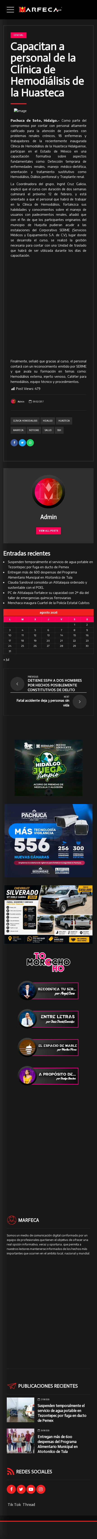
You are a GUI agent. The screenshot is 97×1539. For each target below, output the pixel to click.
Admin (21, 401)
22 (74, 640)
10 (9, 635)
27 (48, 645)
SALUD (48, 430)
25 (22, 645)
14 (61, 635)
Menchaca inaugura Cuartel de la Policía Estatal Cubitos (49, 603)
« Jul (6, 659)
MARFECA (18, 430)
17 (10, 640)
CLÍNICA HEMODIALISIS (25, 420)
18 (22, 640)
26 (35, 645)
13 (48, 635)
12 (35, 635)
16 (87, 635)
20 (48, 640)
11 (22, 635)
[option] (48, 111)
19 (35, 640)
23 (87, 640)
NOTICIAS (34, 430)
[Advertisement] (48, 308)
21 (61, 640)
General (19, 35)
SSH (59, 430)
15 (74, 635)
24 (9, 645)
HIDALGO (48, 420)
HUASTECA (64, 420)
